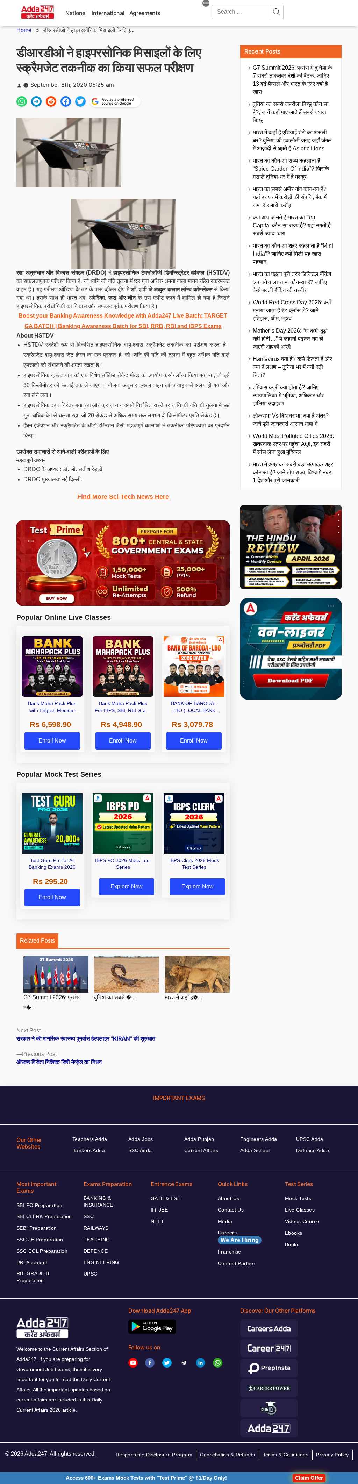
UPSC (91, 1274)
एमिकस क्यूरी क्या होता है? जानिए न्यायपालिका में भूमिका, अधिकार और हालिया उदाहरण (288, 395)
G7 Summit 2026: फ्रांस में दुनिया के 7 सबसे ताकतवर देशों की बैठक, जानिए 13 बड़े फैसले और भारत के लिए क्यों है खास (292, 80)
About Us (228, 1198)
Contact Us (231, 1210)
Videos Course (302, 1221)
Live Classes (300, 1210)
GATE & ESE (165, 1198)
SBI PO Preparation (39, 1205)
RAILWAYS (96, 1228)
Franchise (229, 1252)
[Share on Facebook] (65, 101)
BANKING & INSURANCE (98, 1201)
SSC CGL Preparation (41, 1251)
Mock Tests (298, 1198)
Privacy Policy (332, 1454)
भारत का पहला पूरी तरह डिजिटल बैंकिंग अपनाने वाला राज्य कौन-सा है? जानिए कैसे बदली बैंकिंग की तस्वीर (292, 282)
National (76, 12)
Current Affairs (201, 1150)
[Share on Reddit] (51, 101)
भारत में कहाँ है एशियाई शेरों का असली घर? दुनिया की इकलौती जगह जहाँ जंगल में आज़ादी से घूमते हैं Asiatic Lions (292, 140)
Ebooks (293, 1233)
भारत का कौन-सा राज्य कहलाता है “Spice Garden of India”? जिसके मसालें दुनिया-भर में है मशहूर (291, 169)
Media (225, 1221)
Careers (238, 1236)
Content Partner (236, 1263)
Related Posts (37, 941)
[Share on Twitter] (80, 101)
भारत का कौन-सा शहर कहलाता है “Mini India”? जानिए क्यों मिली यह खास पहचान (293, 254)
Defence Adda (312, 1150)
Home (23, 30)
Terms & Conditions (286, 1454)
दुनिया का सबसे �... (114, 997)
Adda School (255, 1150)
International (108, 12)
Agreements (144, 12)
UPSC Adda (309, 1139)
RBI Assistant (31, 1262)
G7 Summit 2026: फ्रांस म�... (51, 1002)
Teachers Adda (89, 1139)
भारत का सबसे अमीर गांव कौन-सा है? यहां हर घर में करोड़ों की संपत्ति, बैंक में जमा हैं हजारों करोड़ (290, 197)
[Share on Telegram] (36, 101)
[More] (206, 4)
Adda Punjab (199, 1139)
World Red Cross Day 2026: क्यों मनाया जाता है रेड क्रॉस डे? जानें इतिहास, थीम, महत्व (292, 310)
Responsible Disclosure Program (154, 1454)
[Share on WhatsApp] (21, 101)
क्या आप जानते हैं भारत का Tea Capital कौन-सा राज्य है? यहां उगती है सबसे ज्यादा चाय (292, 225)
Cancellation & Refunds (227, 1454)
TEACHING (97, 1239)
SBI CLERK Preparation (44, 1216)
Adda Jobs (140, 1139)
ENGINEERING (101, 1262)
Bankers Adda (88, 1150)
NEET (157, 1221)
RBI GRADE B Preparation (32, 1277)
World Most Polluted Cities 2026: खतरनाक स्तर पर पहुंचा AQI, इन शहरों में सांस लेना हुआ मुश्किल (293, 444)
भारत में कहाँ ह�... (183, 997)
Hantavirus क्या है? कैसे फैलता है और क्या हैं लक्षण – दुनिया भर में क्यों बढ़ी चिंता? (292, 367)
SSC (89, 1216)
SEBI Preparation (36, 1228)
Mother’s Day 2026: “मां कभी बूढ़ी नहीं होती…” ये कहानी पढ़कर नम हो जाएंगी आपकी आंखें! (290, 339)
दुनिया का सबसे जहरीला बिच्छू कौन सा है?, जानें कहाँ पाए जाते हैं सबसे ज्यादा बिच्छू (291, 112)
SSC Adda (140, 1150)
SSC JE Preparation (39, 1239)
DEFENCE (96, 1251)
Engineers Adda (258, 1139)
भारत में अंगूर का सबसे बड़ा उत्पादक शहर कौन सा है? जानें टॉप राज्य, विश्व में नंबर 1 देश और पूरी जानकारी (293, 472)
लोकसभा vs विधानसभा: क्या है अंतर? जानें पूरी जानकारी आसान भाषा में (291, 420)
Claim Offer (309, 1478)
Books (292, 1244)
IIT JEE (159, 1210)
